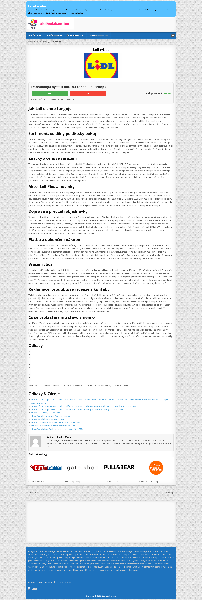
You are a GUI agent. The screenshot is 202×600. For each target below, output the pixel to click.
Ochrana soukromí (64, 582)
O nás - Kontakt (46, 582)
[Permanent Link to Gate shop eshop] (82, 468)
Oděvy (46, 41)
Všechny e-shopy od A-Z (75, 35)
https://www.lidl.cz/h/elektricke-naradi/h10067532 (53, 425)
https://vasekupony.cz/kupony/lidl (46, 412)
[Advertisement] (124, 24)
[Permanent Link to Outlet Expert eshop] (45, 468)
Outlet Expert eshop (37, 481)
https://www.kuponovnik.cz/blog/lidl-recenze (50, 416)
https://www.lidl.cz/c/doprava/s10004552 (49, 419)
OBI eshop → (170, 492)
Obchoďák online (34, 35)
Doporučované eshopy (53, 35)
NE (87, 93)
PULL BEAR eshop (110, 481)
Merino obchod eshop (148, 481)
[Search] (173, 35)
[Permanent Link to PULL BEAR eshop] (119, 468)
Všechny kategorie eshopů (98, 35)
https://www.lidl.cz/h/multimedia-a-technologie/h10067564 (57, 429)
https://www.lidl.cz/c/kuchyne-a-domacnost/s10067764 (55, 422)
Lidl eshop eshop (37, 5)
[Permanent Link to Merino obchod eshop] (156, 468)
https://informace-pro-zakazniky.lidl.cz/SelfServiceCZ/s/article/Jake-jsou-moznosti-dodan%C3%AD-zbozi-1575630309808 (84, 406)
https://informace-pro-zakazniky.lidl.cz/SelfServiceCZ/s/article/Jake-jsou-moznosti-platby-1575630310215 (77, 409)
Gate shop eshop (73, 481)
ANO (50, 93)
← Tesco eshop (33, 492)
